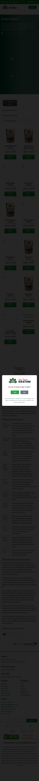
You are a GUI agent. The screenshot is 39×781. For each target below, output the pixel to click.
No (24, 392)
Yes (15, 392)
